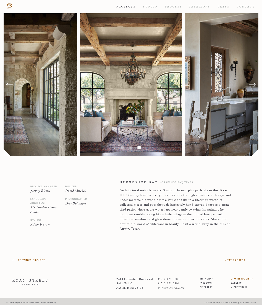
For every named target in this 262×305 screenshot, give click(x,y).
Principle (217, 302)
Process (173, 6)
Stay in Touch (240, 279)
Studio (150, 6)
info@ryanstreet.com (171, 287)
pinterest (206, 287)
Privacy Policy (48, 302)
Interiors (199, 6)
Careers (236, 283)
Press (224, 6)
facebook (206, 283)
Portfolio (240, 287)
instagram (207, 279)
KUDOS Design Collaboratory (240, 302)
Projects (126, 6)
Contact (246, 6)
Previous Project (31, 260)
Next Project (235, 260)
